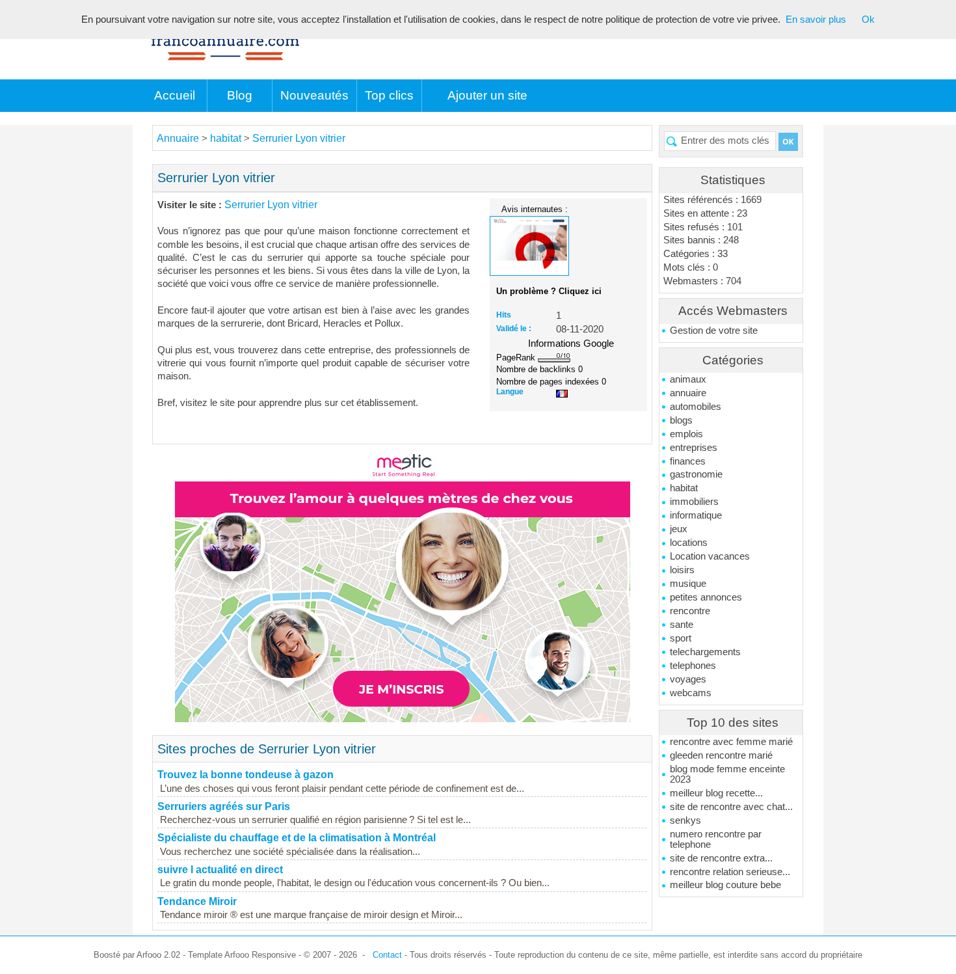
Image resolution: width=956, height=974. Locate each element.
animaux (688, 379)
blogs (681, 420)
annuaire (688, 393)
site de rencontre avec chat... (731, 807)
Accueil (174, 95)
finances (688, 461)
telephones (693, 665)
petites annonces (706, 597)
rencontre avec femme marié (731, 742)
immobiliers (694, 501)
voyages (688, 679)
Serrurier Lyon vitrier (298, 138)
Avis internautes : (534, 208)
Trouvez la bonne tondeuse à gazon (245, 774)
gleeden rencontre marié (721, 755)
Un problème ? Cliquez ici (549, 291)
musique (688, 583)
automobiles (695, 406)
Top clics (389, 95)
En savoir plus (816, 19)
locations (689, 542)
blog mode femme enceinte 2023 (727, 774)
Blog (239, 95)
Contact (387, 955)
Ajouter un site (487, 95)
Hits (503, 315)
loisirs (682, 570)
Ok (868, 19)
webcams (690, 693)
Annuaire (178, 138)
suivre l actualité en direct (220, 869)
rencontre (690, 611)
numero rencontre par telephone (716, 839)
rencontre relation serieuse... (730, 872)
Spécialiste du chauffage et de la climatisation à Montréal (296, 837)
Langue (510, 392)
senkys (685, 820)
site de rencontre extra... (721, 858)
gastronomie (696, 474)
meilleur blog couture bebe (725, 885)
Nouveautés (314, 95)
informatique (696, 515)
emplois (686, 434)
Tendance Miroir (197, 901)
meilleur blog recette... (716, 793)
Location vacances (710, 556)
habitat (684, 488)
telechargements (705, 652)
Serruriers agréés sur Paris (223, 806)
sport (680, 638)
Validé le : (513, 328)
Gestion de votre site (714, 330)
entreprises (693, 447)
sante (681, 624)
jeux (678, 529)
